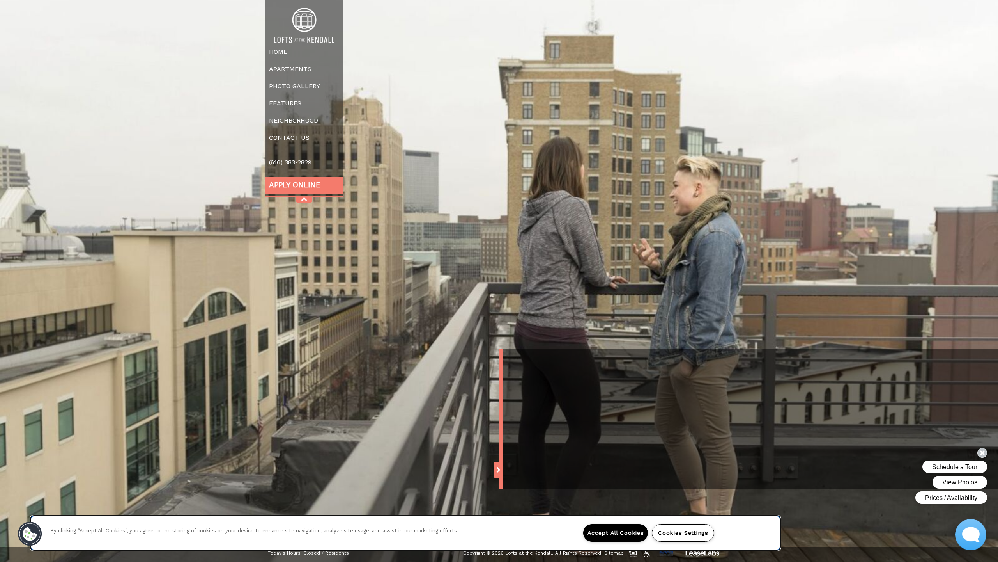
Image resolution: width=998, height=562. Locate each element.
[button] (30, 533)
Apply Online (294, 184)
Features (285, 103)
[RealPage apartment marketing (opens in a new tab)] (703, 554)
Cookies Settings (683, 533)
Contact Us (289, 137)
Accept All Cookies (615, 533)
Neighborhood (293, 120)
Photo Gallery (294, 86)
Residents (337, 553)
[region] (405, 533)
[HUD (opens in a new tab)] (634, 553)
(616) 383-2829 (290, 162)
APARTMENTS (290, 69)
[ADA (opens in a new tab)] (648, 553)
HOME (278, 51)
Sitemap (614, 553)
